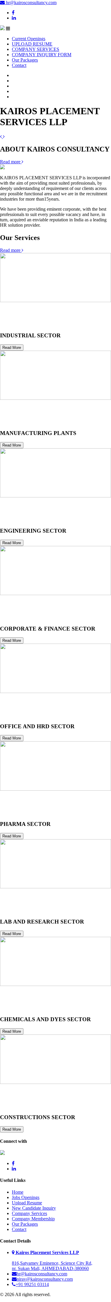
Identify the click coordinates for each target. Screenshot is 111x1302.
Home (17, 1192)
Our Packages (25, 59)
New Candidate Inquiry (34, 1208)
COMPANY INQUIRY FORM (41, 54)
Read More (11, 347)
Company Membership (33, 1218)
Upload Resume (27, 1202)
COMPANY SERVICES (35, 49)
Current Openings (28, 38)
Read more (11, 161)
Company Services (29, 1213)
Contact (19, 65)
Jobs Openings (25, 1197)
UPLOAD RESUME (32, 43)
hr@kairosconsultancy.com (31, 2)
